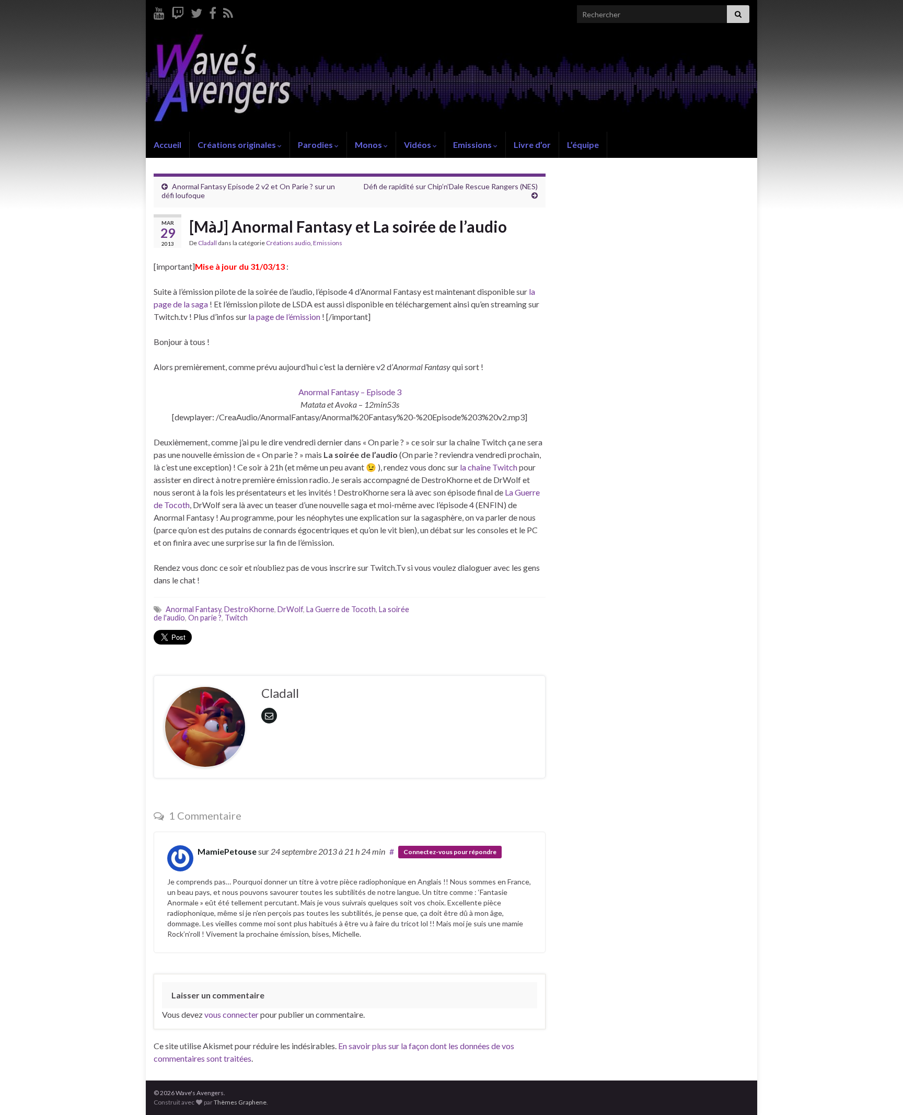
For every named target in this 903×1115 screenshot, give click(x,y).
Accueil (167, 145)
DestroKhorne (249, 609)
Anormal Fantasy (193, 609)
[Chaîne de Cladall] (159, 11)
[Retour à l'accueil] (451, 80)
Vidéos (418, 145)
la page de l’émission (284, 316)
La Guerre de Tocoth (341, 609)
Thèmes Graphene (240, 1102)
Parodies (316, 145)
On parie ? (205, 617)
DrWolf (290, 609)
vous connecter (231, 1014)
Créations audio (288, 243)
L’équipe (583, 145)
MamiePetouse (227, 851)
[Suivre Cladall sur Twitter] (196, 11)
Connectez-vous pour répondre (449, 852)
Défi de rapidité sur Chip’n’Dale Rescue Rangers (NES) (451, 186)
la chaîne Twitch (488, 467)
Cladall (207, 243)
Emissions (473, 145)
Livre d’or (532, 145)
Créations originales (237, 145)
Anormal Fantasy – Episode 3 (349, 392)
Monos (369, 145)
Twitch (236, 617)
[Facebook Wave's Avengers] (212, 11)
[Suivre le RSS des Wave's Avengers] (228, 11)
